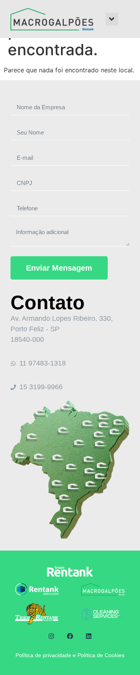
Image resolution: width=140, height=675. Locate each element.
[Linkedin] (88, 635)
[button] (111, 19)
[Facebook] (70, 635)
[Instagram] (51, 635)
